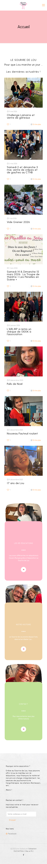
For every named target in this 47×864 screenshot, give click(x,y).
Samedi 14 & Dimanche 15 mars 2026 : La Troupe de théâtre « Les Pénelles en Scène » (23, 275)
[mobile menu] (43, 5)
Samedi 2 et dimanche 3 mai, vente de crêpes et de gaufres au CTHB (22, 170)
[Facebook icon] (24, 855)
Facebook (12, 834)
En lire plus (37, 124)
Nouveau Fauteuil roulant (22, 433)
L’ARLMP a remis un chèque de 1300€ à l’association (19, 331)
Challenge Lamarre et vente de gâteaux (21, 116)
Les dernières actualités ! (23, 71)
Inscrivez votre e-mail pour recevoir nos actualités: (22, 806)
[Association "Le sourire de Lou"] (23, 5)
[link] (23, 569)
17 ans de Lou (15, 483)
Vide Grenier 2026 (18, 222)
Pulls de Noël (15, 383)
